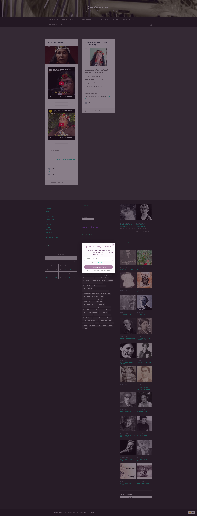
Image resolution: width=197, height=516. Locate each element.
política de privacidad (102, 262)
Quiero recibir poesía (98, 267)
